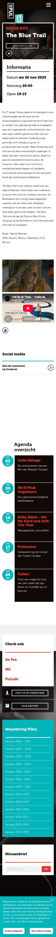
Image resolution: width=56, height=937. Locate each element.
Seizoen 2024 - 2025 (18, 756)
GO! (46, 869)
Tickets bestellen (22, 46)
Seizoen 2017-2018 (17, 809)
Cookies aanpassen (14, 931)
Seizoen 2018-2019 (17, 801)
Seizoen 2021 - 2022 (17, 779)
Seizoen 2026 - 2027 (18, 741)
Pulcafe (11, 679)
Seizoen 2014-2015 (17, 832)
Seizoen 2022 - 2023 (18, 771)
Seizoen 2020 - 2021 (18, 786)
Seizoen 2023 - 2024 (18, 764)
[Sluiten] (52, 900)
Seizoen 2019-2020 (17, 794)
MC (8, 669)
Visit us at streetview (30, 693)
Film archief (30, 706)
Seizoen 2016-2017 (17, 816)
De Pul (11, 659)
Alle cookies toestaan (41, 931)
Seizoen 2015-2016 (17, 824)
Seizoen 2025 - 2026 (18, 748)
